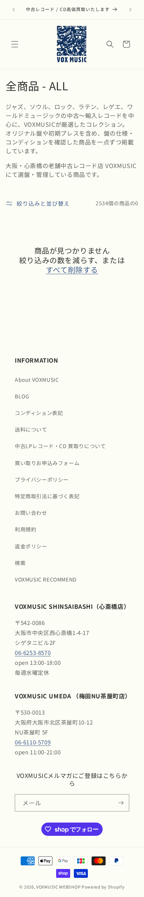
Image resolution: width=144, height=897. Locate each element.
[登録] (121, 803)
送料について (31, 429)
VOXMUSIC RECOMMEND (46, 579)
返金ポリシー (31, 546)
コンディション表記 (39, 412)
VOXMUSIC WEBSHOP (58, 887)
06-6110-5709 (33, 742)
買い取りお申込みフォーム (47, 463)
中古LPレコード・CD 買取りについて (60, 446)
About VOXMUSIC (37, 379)
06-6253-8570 (33, 652)
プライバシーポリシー (42, 479)
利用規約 (25, 529)
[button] (15, 44)
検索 (20, 562)
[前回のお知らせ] (14, 9)
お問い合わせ (31, 512)
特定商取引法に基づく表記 (47, 496)
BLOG (22, 396)
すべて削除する (72, 270)
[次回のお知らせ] (130, 9)
